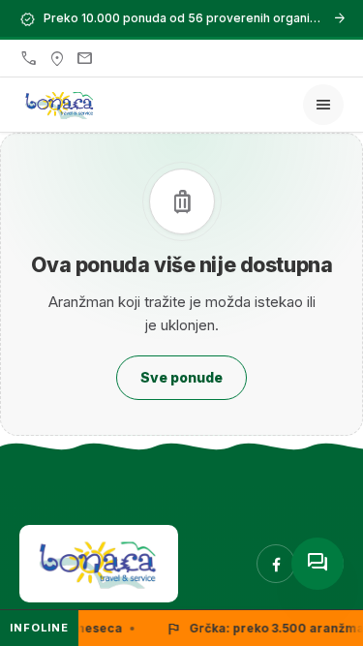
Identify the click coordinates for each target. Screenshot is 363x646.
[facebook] (276, 563)
